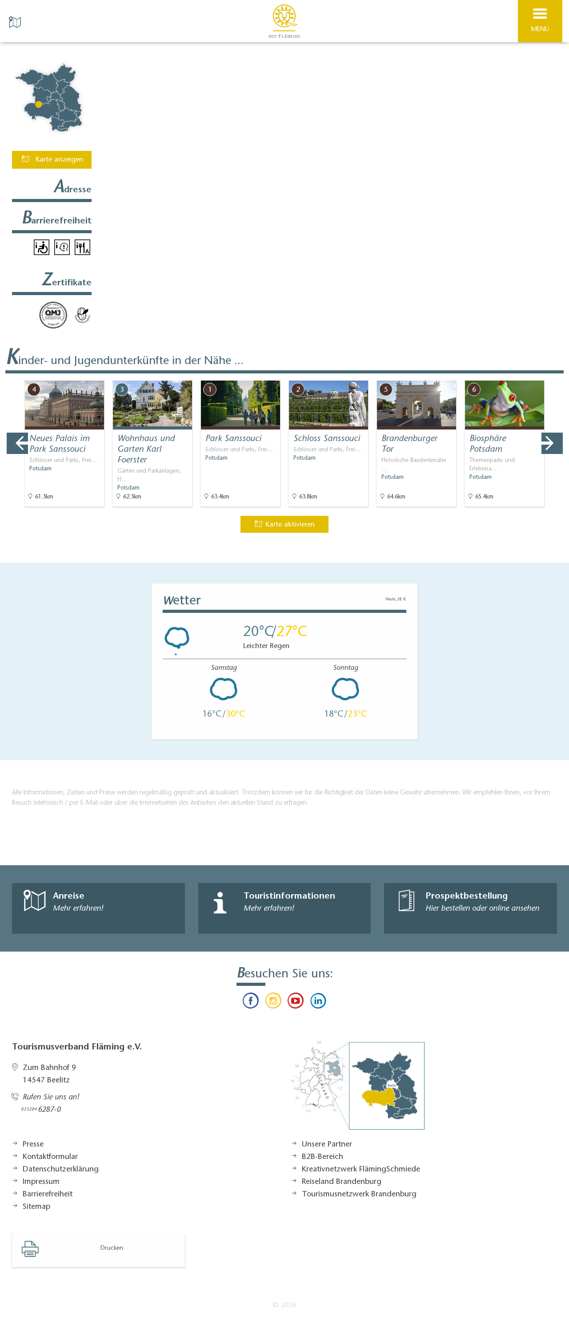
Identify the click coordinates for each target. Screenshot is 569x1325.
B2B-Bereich (322, 1157)
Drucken (111, 1248)
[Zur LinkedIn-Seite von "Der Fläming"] (318, 1003)
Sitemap (36, 1207)
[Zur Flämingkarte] (358, 1090)
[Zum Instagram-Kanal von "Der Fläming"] (273, 1003)
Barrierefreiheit (47, 1195)
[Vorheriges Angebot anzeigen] (17, 443)
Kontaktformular (50, 1157)
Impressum (41, 1182)
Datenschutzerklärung (61, 1170)
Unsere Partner (327, 1145)
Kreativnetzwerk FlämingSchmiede (361, 1170)
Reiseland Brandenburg (341, 1182)
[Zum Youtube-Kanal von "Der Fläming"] (295, 1003)
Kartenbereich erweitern (512, 374)
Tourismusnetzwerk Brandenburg (359, 1195)
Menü (540, 29)
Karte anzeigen (58, 159)
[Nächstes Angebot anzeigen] (552, 443)
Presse (33, 1145)
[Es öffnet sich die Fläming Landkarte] (16, 21)
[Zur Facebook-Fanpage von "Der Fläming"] (251, 1003)
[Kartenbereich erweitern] (556, 375)
